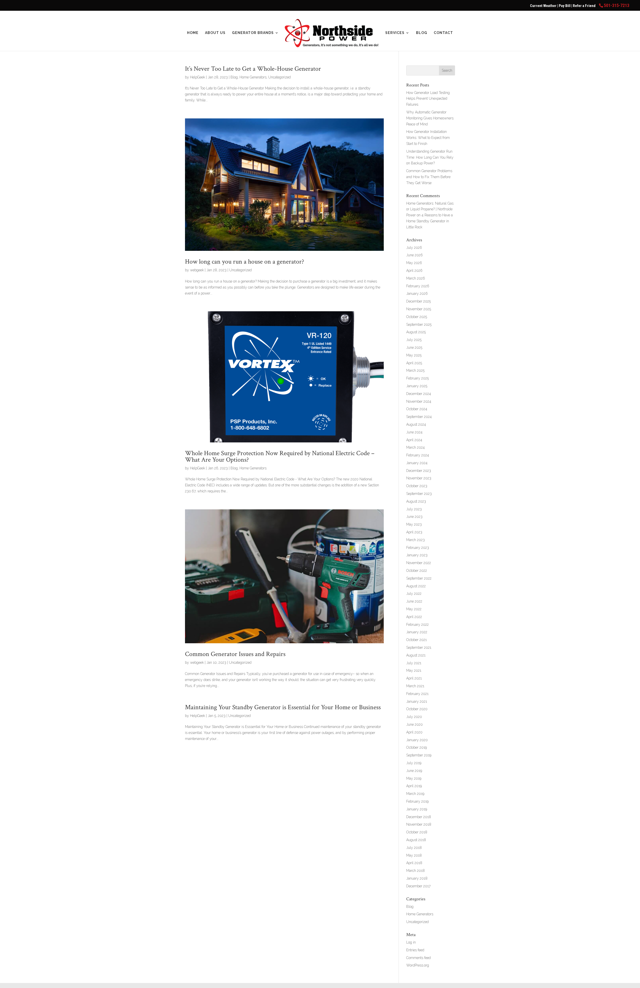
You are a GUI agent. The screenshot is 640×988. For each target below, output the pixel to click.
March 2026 (415, 278)
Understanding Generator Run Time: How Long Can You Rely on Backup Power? (430, 157)
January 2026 (417, 294)
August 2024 (416, 424)
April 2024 (414, 440)
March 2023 (415, 540)
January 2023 (417, 555)
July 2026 (414, 248)
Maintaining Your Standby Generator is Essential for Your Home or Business (283, 707)
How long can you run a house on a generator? (244, 261)
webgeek (197, 270)
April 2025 (414, 363)
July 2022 (414, 594)
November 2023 (418, 478)
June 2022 (414, 601)
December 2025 (418, 301)
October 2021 (416, 640)
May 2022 (414, 609)
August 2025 (416, 332)
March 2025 (415, 370)
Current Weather (543, 5)
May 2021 (413, 670)
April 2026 (414, 271)
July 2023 (414, 509)
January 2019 (416, 809)
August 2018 (416, 840)
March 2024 (415, 447)
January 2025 (416, 386)
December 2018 (418, 817)
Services (394, 33)
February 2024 (417, 455)
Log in (411, 942)
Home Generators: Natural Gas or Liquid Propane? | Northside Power (430, 209)
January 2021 (416, 701)
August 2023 (416, 501)
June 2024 (414, 432)
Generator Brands (253, 33)
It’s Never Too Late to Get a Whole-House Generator (253, 68)
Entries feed (415, 950)
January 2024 (417, 463)
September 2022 (419, 578)
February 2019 (417, 801)
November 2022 (418, 563)
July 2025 (414, 340)
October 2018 (416, 832)
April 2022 (414, 617)
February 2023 (417, 548)
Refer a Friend (584, 5)
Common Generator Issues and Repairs (235, 654)
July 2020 (414, 717)
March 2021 (415, 686)
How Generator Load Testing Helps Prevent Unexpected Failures (428, 99)
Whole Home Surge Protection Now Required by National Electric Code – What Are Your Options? (279, 456)
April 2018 (414, 863)
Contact (443, 33)
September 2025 (419, 325)
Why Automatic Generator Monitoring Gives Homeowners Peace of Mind (430, 118)
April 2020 (414, 732)
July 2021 (413, 663)
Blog (421, 33)
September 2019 (418, 755)
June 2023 (414, 517)
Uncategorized (279, 77)
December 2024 (418, 394)
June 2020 (414, 724)
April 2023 (414, 532)
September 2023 (419, 494)
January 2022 (416, 632)
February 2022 (417, 625)
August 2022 (416, 586)
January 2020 (417, 740)
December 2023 (418, 471)
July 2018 (414, 848)
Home (192, 33)
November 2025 (418, 309)
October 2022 (416, 571)
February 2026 (417, 286)
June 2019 (414, 771)
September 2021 (418, 648)
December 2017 (418, 886)
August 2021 (416, 655)
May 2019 (413, 778)
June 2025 (414, 347)
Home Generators (253, 77)
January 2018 (417, 878)
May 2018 (414, 855)
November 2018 (418, 824)
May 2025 (414, 355)
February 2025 (417, 378)
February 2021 (417, 694)
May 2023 (414, 524)
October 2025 (416, 317)
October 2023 (416, 486)
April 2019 (414, 786)
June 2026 (414, 255)
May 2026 (414, 263)
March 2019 (415, 794)
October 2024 (416, 409)
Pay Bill (565, 5)
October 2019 (416, 747)
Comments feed (418, 958)
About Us (215, 33)
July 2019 (413, 763)
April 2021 (414, 678)
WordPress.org (417, 965)
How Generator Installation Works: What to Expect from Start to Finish (428, 138)
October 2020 (417, 709)
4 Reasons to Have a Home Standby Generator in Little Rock (429, 221)
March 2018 (415, 871)
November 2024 (418, 401)
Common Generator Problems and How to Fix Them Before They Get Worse (429, 177)
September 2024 (419, 417)
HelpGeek (197, 77)
